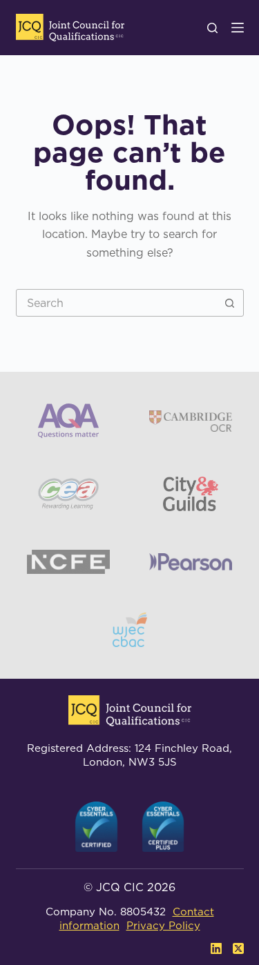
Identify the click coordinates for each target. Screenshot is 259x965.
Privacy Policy (163, 925)
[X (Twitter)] (238, 948)
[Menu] (237, 27)
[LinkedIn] (216, 948)
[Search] (212, 28)
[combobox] (117, 303)
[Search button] (230, 303)
